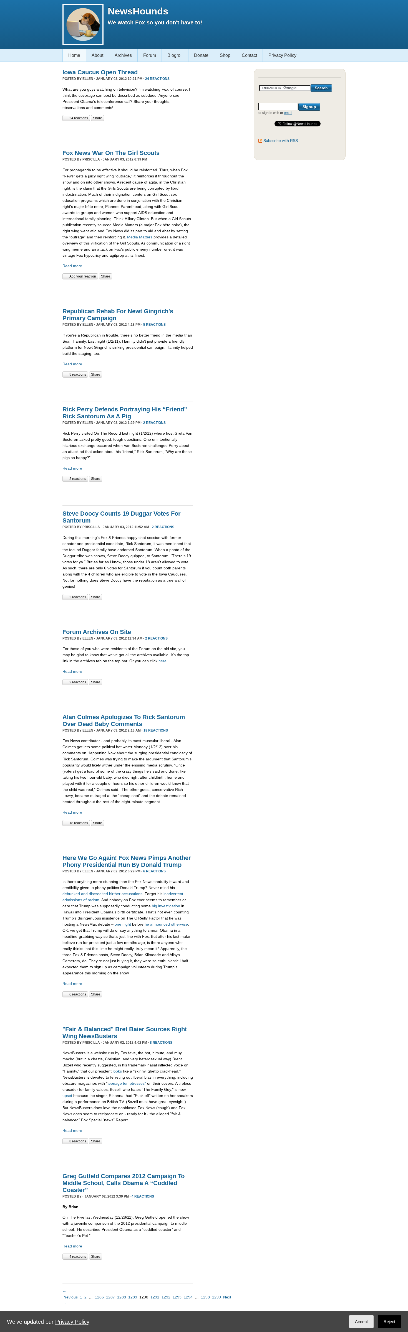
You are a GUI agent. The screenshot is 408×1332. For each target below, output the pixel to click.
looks (117, 1071)
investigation (169, 906)
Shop (225, 55)
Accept (361, 1321)
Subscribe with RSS (280, 140)
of (85, 900)
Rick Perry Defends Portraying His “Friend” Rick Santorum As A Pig (124, 413)
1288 (121, 1297)
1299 (216, 1297)
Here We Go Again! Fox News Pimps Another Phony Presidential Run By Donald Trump (126, 861)
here (162, 661)
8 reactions (161, 1043)
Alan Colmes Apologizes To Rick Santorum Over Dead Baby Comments (123, 720)
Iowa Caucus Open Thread (100, 72)
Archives (123, 55)
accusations (132, 894)
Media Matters (139, 237)
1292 (166, 1297)
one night (123, 924)
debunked (71, 894)
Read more (72, 266)
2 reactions (154, 423)
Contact (249, 55)
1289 (132, 1297)
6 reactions (154, 871)
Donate (201, 55)
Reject (389, 1321)
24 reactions (157, 79)
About (97, 55)
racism (93, 900)
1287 (110, 1297)
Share (97, 118)
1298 (205, 1297)
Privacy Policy (282, 55)
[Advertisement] (127, 132)
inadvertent (173, 894)
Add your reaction (82, 276)
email (288, 113)
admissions (72, 900)
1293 (177, 1297)
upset (67, 1095)
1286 (99, 1297)
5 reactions (154, 325)
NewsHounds (138, 11)
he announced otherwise (166, 924)
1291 (154, 1297)
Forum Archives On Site (96, 631)
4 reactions (143, 1196)
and (84, 894)
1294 (188, 1297)
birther (114, 894)
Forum (149, 55)
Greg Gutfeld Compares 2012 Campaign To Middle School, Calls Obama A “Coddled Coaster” (123, 1183)
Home (74, 55)
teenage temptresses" (126, 1083)
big (154, 906)
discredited (98, 894)
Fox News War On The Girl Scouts (111, 152)
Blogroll (175, 55)
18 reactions (155, 730)
